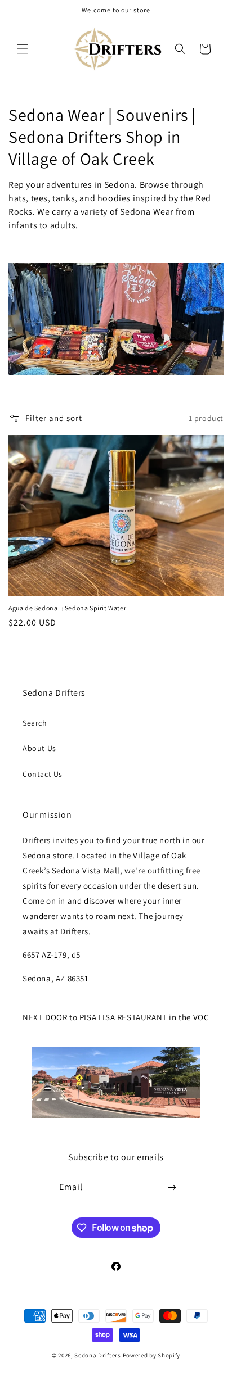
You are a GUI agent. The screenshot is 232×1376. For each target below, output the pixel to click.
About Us (39, 748)
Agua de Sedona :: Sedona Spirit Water (67, 608)
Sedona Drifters (97, 1355)
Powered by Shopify (152, 1355)
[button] (22, 49)
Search (35, 723)
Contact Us (43, 774)
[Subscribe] (172, 1187)
